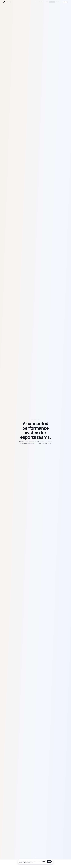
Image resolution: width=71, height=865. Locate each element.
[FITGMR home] (7, 2)
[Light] (65, 2)
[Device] (63, 2)
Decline (43, 861)
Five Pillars (41, 1)
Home (36, 1)
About (57, 1)
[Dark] (66, 2)
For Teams (52, 1)
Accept (49, 861)
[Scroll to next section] (35, 857)
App (47, 1)
